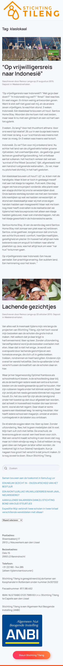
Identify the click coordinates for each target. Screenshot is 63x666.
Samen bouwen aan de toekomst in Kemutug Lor (28, 478)
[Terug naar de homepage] (31, 10)
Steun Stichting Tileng (31, 655)
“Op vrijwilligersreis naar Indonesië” (27, 70)
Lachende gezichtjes (29, 306)
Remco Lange (26, 81)
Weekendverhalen (21, 84)
